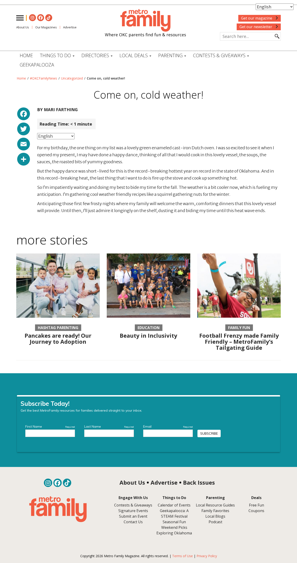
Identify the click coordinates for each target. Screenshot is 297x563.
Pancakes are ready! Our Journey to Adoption (58, 338)
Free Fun (256, 505)
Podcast (215, 521)
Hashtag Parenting (58, 327)
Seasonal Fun (174, 521)
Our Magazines (46, 27)
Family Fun (239, 327)
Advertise (70, 27)
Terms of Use (182, 556)
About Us (22, 27)
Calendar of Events (174, 505)
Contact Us (133, 521)
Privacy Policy (207, 556)
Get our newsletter (256, 26)
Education (149, 327)
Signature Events (133, 510)
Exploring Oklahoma (174, 533)
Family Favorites (215, 510)
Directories (95, 55)
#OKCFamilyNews (43, 78)
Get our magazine (257, 18)
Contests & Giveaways (220, 55)
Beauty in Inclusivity (148, 335)
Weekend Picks (174, 527)
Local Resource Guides (215, 505)
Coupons (256, 510)
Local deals (134, 55)
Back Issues (199, 482)
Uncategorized (72, 78)
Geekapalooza (37, 65)
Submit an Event (133, 516)
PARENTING (171, 55)
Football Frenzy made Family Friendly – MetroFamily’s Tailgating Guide (239, 342)
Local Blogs (215, 516)
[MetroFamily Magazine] (145, 20)
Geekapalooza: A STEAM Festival (174, 513)
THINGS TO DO (56, 55)
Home (26, 55)
